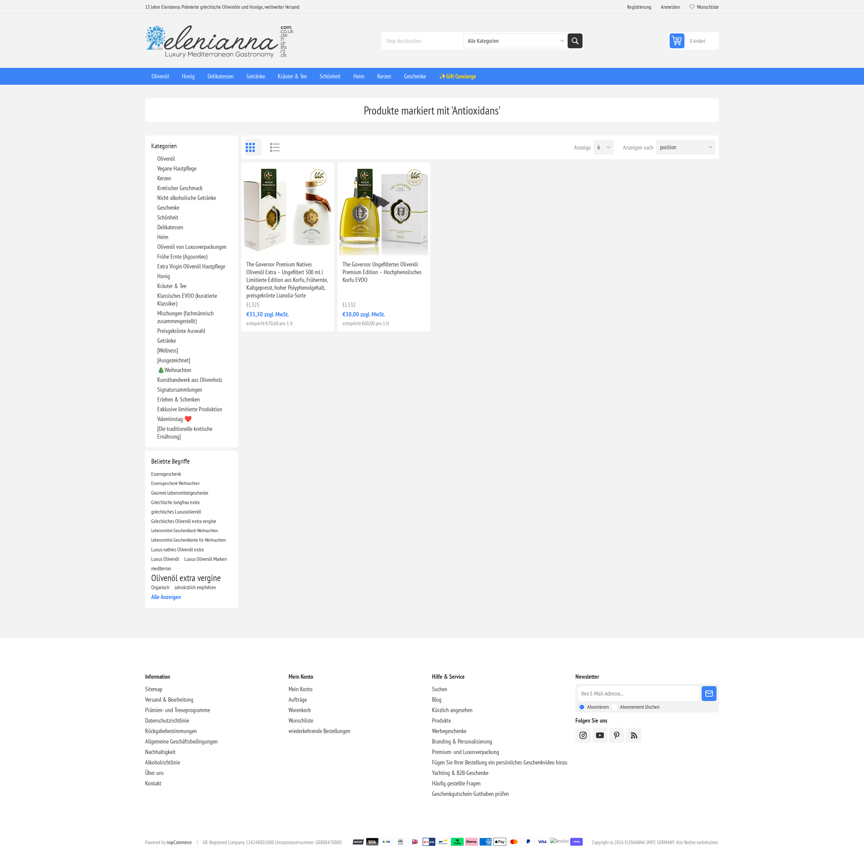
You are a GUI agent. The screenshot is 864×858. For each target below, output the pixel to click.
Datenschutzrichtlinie (167, 720)
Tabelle (253, 147)
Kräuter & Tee (171, 286)
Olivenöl (166, 158)
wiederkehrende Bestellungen (319, 731)
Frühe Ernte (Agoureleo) (182, 256)
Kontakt (153, 783)
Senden (709, 693)
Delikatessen (170, 227)
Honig (163, 276)
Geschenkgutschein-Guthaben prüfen (470, 794)
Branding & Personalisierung (462, 741)
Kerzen (164, 178)
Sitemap (153, 689)
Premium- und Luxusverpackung (465, 752)
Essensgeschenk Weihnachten (175, 483)
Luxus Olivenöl (165, 558)
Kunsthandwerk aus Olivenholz (189, 380)
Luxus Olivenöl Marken (205, 558)
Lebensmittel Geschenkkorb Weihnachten (184, 530)
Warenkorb (300, 710)
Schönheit (167, 217)
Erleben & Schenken (178, 399)
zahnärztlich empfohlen (195, 587)
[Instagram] (583, 735)
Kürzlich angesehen (452, 710)
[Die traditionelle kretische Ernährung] (184, 432)
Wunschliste (301, 720)
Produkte (441, 720)
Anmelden (670, 6)
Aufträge (298, 699)
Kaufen (302, 244)
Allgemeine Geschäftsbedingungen (181, 741)
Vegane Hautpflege (176, 168)
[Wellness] (167, 350)
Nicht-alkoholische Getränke (186, 198)
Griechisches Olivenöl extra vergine (183, 521)
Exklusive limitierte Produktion (189, 409)
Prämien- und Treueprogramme (177, 710)
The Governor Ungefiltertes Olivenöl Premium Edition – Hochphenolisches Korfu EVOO (382, 272)
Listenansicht (271, 147)
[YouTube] (600, 735)
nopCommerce (179, 842)
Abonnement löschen (639, 706)
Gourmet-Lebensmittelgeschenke (179, 492)
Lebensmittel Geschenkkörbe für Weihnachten (188, 540)
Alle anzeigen (166, 597)
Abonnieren (598, 706)
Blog (436, 699)
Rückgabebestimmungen (171, 731)
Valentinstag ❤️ (174, 419)
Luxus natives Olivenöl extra (177, 549)
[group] (287, 208)
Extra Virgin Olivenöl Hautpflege (191, 266)
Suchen (575, 40)
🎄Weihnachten (174, 370)
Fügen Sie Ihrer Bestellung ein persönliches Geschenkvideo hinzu (499, 762)
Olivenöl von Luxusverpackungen (191, 247)
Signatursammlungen (179, 389)
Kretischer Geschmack (179, 188)
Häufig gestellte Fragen (456, 783)
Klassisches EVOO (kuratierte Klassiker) (187, 299)
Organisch (160, 587)
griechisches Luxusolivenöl (176, 511)
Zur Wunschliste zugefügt (258, 244)
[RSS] (633, 735)
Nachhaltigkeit (160, 752)
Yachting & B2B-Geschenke (460, 773)
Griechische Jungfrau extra (175, 502)
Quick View (272, 244)
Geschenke (168, 207)
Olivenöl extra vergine (186, 577)
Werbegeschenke (449, 731)
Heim (162, 237)
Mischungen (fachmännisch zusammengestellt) (185, 317)
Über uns (154, 773)
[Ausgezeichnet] (173, 360)
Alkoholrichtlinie (162, 762)
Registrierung (639, 6)
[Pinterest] (616, 735)
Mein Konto (301, 689)
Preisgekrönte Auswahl (181, 331)
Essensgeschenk (166, 473)
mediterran (161, 568)
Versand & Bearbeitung (169, 699)
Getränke (166, 340)
